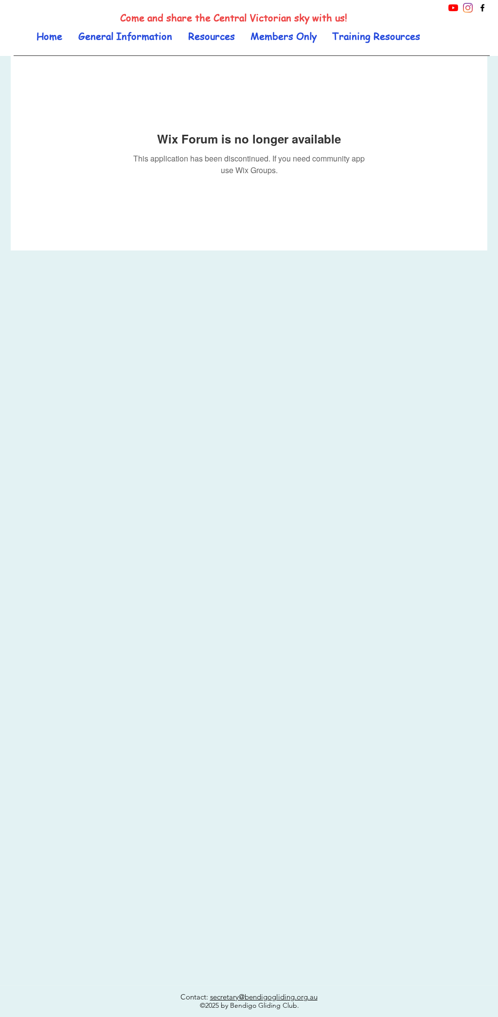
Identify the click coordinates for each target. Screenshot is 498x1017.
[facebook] (482, 8)
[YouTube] (453, 8)
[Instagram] (468, 8)
